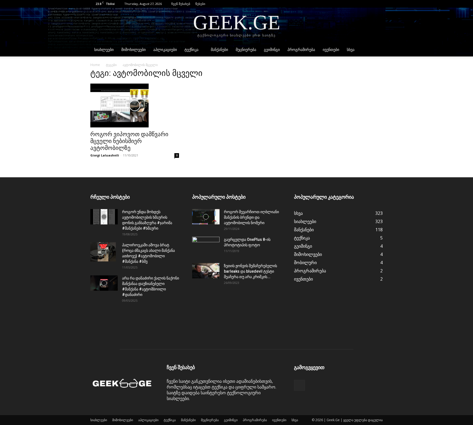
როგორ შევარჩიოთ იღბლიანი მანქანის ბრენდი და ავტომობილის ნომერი (251, 217)
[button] (370, 4)
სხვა (350, 50)
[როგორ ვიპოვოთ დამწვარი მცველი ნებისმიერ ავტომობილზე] (134, 105)
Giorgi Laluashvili (104, 155)
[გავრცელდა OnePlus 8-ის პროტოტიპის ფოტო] (206, 246)
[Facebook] (378, 4)
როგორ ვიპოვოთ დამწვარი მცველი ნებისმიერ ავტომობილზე (129, 141)
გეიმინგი (272, 50)
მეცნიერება (246, 50)
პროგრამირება (301, 50)
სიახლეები (104, 50)
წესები (200, 4)
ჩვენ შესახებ (180, 4)
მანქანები (219, 50)
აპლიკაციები (165, 50)
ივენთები (331, 50)
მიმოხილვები (133, 50)
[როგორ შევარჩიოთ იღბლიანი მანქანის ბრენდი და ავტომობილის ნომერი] (206, 216)
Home (95, 64)
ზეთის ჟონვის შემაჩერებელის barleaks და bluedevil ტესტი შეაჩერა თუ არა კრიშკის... (250, 271)
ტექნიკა (191, 50)
